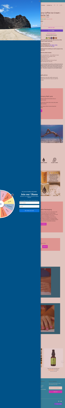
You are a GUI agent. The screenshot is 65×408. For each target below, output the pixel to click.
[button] (39, 1)
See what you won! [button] (29, 210)
